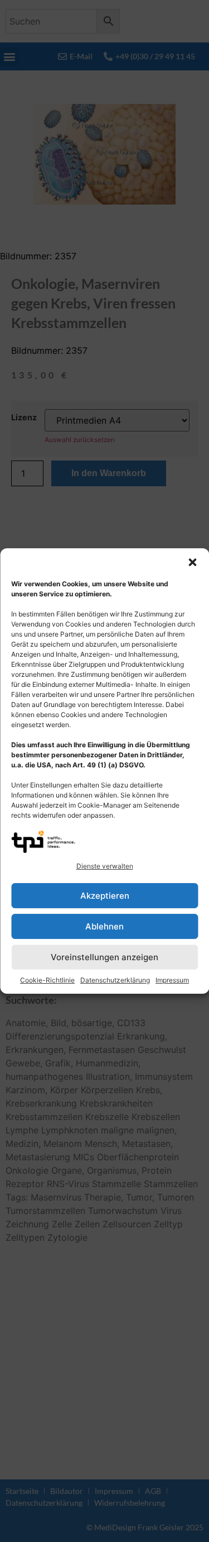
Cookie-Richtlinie (47, 980)
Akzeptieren (104, 895)
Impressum (172, 980)
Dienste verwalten (104, 866)
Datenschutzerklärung (115, 980)
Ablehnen (104, 926)
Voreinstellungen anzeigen (104, 957)
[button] (192, 562)
